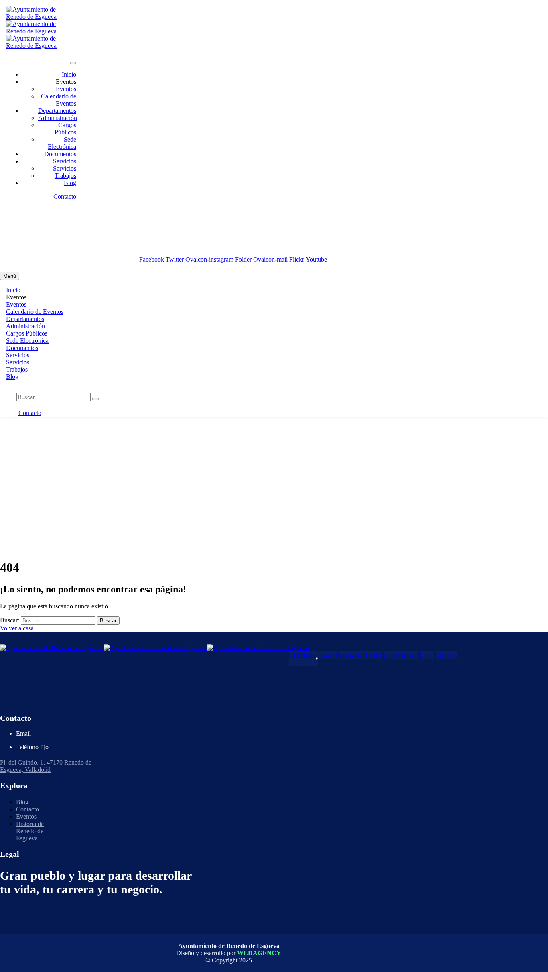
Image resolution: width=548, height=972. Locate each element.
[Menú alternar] (73, 63)
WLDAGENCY (259, 953)
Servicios (64, 161)
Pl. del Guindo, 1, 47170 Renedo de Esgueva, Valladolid (45, 766)
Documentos (60, 153)
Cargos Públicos (65, 129)
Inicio (69, 74)
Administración (57, 117)
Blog (70, 182)
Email (23, 733)
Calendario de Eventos (58, 100)
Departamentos (57, 110)
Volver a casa (17, 628)
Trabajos (65, 175)
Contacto (64, 196)
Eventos (66, 88)
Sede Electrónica (62, 143)
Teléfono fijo (32, 747)
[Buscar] (95, 399)
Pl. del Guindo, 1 (51, 246)
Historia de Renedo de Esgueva (30, 831)
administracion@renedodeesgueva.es (65, 218)
